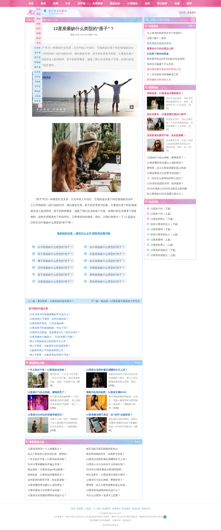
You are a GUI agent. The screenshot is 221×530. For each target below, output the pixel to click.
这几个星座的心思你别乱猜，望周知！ (48, 454)
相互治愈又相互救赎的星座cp (102, 448)
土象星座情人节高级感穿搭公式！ (48, 350)
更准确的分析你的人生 (159, 79)
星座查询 (191, 12)
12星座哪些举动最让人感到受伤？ (46, 485)
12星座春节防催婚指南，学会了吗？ (49, 327)
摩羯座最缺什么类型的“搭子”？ (107, 274)
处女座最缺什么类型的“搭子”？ (107, 260)
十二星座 (97, 508)
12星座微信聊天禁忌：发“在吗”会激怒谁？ (109, 414)
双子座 (37, 57)
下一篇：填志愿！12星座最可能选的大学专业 (115, 301)
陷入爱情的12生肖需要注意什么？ (165, 193)
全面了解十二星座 (156, 38)
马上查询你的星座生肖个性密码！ (165, 33)
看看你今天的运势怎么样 (160, 48)
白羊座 (37, 48)
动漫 (177, 3)
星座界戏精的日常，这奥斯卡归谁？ (105, 454)
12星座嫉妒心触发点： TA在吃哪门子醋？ (52, 336)
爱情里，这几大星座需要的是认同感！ (106, 485)
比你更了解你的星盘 (158, 53)
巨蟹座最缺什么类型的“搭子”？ (107, 253)
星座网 (80, 508)
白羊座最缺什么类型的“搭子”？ (55, 247)
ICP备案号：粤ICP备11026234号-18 (71, 517)
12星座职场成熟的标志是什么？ (103, 490)
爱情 (38, 19)
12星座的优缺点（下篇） (163, 250)
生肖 (67, 3)
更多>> (138, 363)
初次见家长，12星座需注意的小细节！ (107, 474)
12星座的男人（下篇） (162, 219)
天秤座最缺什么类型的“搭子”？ (55, 267)
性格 (38, 23)
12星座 (87, 508)
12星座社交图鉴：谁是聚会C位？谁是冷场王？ (55, 332)
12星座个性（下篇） (161, 208)
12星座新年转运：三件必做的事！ (48, 323)
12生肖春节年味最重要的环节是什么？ (50, 314)
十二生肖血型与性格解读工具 (162, 74)
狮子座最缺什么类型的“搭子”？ (55, 260)
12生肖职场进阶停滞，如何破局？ (165, 183)
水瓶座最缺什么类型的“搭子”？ (55, 281)
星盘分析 (115, 3)
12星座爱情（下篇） (161, 229)
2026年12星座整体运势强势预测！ (104, 469)
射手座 (37, 86)
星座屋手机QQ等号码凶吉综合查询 (166, 58)
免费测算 (97, 3)
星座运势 (136, 508)
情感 (38, 33)
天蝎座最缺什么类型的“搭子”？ (107, 267)
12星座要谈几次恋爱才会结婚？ (45, 490)
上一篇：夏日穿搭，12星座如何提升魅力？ (51, 301)
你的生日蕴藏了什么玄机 (160, 64)
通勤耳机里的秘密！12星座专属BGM (106, 392)
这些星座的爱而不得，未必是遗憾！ (47, 479)
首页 (31, 3)
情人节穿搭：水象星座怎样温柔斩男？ (50, 345)
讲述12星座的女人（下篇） (165, 224)
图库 (189, 3)
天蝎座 (37, 81)
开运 (38, 43)
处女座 (37, 72)
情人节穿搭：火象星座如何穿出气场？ (50, 354)
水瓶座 (37, 96)
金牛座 (37, 52)
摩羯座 (37, 91)
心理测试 (132, 3)
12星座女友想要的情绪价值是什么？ (47, 495)
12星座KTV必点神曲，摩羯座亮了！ (47, 392)
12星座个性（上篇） (161, 213)
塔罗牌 (81, 3)
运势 (55, 3)
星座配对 (106, 508)
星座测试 (126, 508)
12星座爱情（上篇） (161, 239)
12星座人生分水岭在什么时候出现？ (105, 464)
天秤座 (37, 77)
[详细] (111, 385)
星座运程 (146, 508)
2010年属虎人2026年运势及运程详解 (167, 188)
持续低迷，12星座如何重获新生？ (46, 474)
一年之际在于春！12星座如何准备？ (47, 369)
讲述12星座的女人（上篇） (165, 234)
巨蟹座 (37, 62)
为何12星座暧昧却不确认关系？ (45, 464)
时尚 (38, 28)
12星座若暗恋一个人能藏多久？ (45, 448)
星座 (43, 3)
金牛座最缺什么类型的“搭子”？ (107, 247)
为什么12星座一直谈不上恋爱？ (103, 495)
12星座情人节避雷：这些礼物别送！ (49, 318)
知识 (38, 38)
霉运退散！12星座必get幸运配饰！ (46, 469)
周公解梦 (162, 3)
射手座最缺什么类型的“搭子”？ (55, 274)
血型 (147, 3)
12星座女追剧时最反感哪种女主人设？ (107, 369)
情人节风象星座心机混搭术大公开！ (49, 341)
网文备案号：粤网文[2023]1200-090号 (145, 517)
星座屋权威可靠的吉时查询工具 (164, 69)
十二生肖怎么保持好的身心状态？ (165, 178)
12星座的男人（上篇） (162, 244)
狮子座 (37, 67)
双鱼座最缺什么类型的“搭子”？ (107, 281)
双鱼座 (37, 101)
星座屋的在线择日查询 (159, 43)
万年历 (182, 12)
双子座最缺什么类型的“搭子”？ (55, 253)
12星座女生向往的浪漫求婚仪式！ (46, 414)
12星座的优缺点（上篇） (163, 255)
